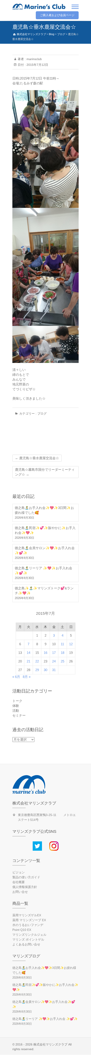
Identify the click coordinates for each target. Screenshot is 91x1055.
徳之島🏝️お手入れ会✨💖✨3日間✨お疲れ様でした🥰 (44, 510)
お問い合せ (20, 892)
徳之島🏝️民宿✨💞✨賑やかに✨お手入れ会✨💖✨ (45, 530)
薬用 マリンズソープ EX (29, 920)
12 (71, 644)
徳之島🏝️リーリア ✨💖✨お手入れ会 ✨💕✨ (43, 570)
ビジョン (18, 872)
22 (37, 661)
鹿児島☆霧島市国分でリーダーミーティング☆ (45, 472)
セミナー (19, 715)
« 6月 (16, 677)
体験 (15, 706)
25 (62, 661)
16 (45, 653)
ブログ (42, 413)
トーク (17, 701)
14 (28, 653)
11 (62, 644)
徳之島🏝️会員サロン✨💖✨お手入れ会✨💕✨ (45, 550)
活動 (15, 710)
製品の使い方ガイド (26, 877)
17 (54, 653)
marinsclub (34, 59)
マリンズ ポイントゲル (28, 939)
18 (62, 653)
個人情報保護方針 (24, 887)
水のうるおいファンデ (27, 925)
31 (54, 670)
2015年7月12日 (37, 64)
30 (45, 670)
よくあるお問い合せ (26, 944)
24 (54, 661)
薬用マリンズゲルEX (26, 915)
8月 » (26, 677)
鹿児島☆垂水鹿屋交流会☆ (37, 458)
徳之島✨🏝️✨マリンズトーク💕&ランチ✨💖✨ (44, 590)
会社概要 (18, 882)
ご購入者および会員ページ (57, 15)
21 (28, 661)
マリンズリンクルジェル (29, 934)
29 (37, 670)
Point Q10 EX (21, 930)
